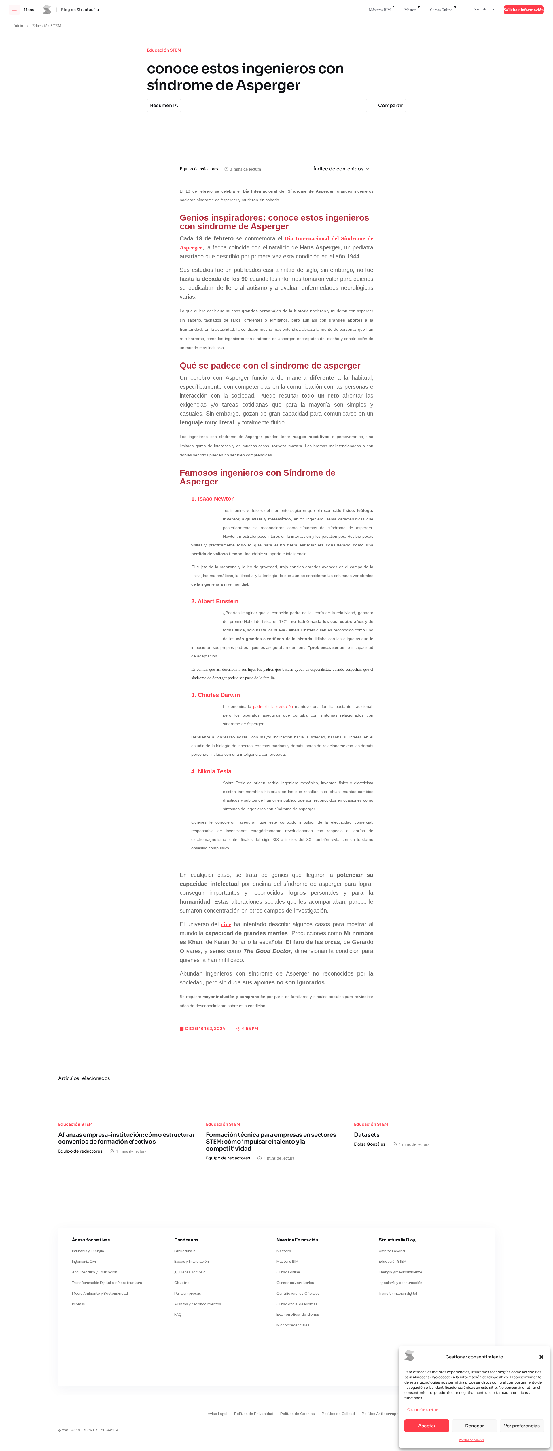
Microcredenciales (292, 1325)
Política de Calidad (338, 1413)
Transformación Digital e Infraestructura (107, 1283)
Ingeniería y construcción (400, 1283)
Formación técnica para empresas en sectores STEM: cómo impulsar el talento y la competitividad (271, 1141)
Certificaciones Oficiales (297, 1293)
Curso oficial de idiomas (296, 1304)
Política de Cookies (297, 1413)
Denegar (474, 1426)
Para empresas (187, 1293)
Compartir (390, 105)
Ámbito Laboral (392, 1251)
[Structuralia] (86, 1362)
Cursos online (288, 1272)
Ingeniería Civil (84, 1261)
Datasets (367, 1134)
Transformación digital (398, 1293)
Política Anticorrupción (383, 1413)
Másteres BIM (380, 9)
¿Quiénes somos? (189, 1272)
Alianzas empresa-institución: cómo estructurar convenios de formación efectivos (126, 1138)
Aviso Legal (217, 1413)
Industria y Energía (88, 1251)
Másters (410, 9)
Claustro (182, 1283)
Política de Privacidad (253, 1413)
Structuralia (185, 1251)
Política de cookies (471, 1440)
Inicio (18, 25)
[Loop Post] (128, 1101)
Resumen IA (164, 105)
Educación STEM (46, 25)
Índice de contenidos (338, 169)
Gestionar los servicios (422, 1409)
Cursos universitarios (295, 1283)
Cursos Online (441, 9)
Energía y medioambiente (400, 1272)
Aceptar (426, 1426)
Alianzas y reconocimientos (197, 1304)
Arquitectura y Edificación (94, 1272)
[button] (541, 1357)
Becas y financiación (191, 1261)
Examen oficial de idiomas (298, 1314)
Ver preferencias (522, 1426)
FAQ (178, 1314)
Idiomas (78, 1304)
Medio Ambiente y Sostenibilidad (100, 1293)
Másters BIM (287, 1261)
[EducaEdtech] (72, 1409)
